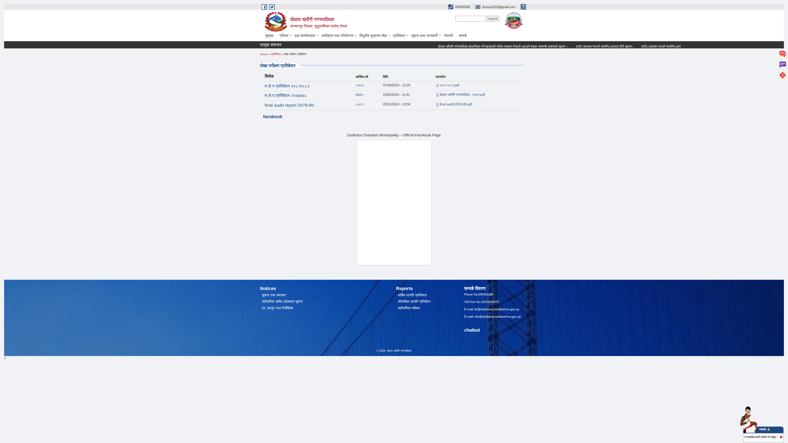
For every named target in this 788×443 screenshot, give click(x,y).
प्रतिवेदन (399, 36)
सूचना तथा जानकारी (424, 36)
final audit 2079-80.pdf (456, 104)
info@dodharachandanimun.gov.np (497, 316)
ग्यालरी (448, 36)
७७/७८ (360, 94)
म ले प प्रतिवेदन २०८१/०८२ (287, 86)
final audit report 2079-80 (289, 105)
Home (264, 54)
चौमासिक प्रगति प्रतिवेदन (414, 302)
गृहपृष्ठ (269, 36)
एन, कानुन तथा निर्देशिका (277, 308)
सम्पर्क (463, 36)
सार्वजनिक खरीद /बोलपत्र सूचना (282, 302)
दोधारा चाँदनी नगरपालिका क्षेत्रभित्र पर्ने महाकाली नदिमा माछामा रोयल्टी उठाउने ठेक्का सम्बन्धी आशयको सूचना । (491, 46)
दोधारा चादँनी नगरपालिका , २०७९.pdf (462, 94)
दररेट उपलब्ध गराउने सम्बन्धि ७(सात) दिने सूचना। (593, 46)
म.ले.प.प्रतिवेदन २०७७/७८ (286, 95)
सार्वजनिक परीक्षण (409, 308)
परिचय (284, 36)
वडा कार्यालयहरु (304, 36)
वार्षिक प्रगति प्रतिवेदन (412, 295)
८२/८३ (360, 85)
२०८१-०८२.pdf (449, 85)
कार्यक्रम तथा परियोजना (337, 36)
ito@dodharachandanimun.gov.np (496, 309)
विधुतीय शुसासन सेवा (373, 36)
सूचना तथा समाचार (274, 295)
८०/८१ (360, 104)
